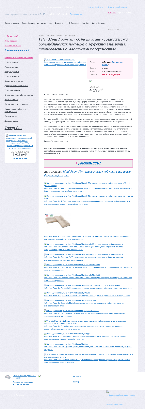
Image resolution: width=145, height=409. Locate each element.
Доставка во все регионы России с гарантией (23, 383)
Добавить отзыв (89, 163)
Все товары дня (20, 158)
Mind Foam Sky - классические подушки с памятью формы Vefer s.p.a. (87, 173)
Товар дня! (12, 36)
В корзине (112, 13)
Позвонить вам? (77, 14)
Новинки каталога (13, 45)
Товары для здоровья (54, 35)
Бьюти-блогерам (98, 23)
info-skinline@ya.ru (96, 7)
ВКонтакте (77, 377)
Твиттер (76, 382)
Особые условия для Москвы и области (24, 377)
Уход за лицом (11, 62)
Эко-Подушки (70, 35)
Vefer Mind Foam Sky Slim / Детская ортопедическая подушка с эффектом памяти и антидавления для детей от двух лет (88, 348)
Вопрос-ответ (60, 23)
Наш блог (85, 23)
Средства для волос (14, 81)
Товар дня (13, 127)
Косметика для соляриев (16, 104)
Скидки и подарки (12, 23)
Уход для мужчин (12, 90)
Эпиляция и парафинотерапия (19, 95)
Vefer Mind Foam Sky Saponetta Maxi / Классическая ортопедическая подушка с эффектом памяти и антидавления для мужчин (84, 304)
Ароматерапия (11, 99)
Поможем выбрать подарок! (19, 57)
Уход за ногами (12, 76)
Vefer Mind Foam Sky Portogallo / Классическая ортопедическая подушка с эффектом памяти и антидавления (88, 288)
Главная (41, 35)
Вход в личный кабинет (117, 7)
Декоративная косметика (16, 85)
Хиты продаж (11, 41)
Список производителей (17, 50)
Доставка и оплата (44, 23)
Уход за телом (11, 67)
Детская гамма (11, 121)
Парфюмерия (11, 116)
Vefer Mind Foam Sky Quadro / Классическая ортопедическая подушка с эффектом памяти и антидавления (87, 296)
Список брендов (28, 23)
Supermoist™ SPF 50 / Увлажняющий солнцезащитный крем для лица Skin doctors (20, 145)
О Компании (74, 23)
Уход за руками (12, 71)
